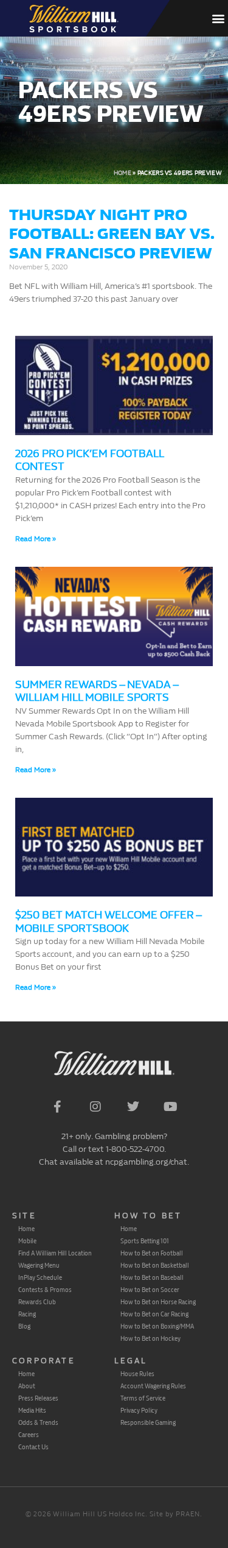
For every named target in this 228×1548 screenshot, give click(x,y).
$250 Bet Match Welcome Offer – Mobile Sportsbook (108, 922)
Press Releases (38, 1398)
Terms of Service (142, 1398)
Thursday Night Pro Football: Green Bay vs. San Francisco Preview (111, 233)
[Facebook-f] (58, 1107)
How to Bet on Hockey (150, 1338)
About (26, 1386)
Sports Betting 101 (144, 1241)
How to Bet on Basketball (154, 1265)
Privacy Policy (138, 1410)
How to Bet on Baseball (152, 1277)
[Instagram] (95, 1107)
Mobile (27, 1241)
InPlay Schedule (40, 1277)
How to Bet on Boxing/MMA (157, 1326)
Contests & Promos (45, 1289)
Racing (27, 1314)
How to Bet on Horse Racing (158, 1302)
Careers (28, 1434)
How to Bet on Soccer (149, 1289)
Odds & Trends (38, 1422)
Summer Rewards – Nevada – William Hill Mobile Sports (96, 691)
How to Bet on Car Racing (154, 1314)
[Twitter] (133, 1107)
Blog (24, 1326)
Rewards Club (37, 1302)
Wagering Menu (39, 1265)
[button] (218, 19)
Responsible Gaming (148, 1422)
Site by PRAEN (175, 1514)
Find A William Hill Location (55, 1253)
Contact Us (33, 1447)
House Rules (137, 1373)
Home (122, 173)
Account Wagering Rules (153, 1386)
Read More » (35, 538)
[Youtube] (171, 1107)
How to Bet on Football (151, 1253)
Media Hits (32, 1410)
